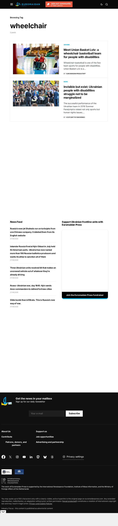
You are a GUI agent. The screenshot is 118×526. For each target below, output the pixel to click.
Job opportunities (45, 436)
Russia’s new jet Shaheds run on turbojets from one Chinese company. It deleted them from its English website (32, 232)
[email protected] (70, 501)
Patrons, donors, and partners (16, 443)
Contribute (6, 436)
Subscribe (74, 413)
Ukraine (67, 44)
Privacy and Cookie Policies (40, 504)
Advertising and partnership (50, 442)
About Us (6, 431)
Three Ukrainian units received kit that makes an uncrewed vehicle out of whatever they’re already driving (33, 271)
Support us (41, 431)
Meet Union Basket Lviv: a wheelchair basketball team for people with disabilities (82, 53)
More (66, 81)
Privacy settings (75, 456)
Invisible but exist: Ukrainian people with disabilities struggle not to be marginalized (83, 92)
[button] (11, 4)
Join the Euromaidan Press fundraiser (85, 295)
